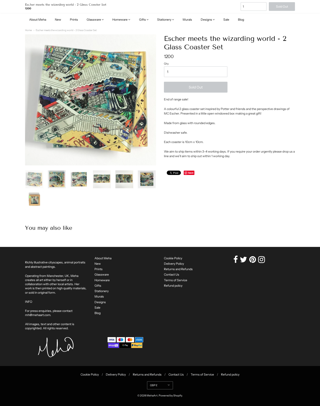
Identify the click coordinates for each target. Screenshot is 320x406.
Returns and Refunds (178, 269)
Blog (241, 20)
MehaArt (152, 395)
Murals (187, 20)
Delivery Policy (174, 264)
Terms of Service (175, 280)
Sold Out (196, 87)
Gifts (143, 20)
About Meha (37, 20)
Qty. (166, 63)
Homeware (120, 20)
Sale (226, 20)
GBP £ (153, 385)
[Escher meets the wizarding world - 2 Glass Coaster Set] (34, 179)
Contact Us (171, 274)
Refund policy (173, 286)
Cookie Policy (173, 258)
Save (191, 172)
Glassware (94, 20)
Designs (207, 20)
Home (28, 30)
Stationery (164, 20)
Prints (74, 20)
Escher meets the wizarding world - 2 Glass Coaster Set (66, 30)
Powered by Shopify (170, 395)
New (58, 20)
